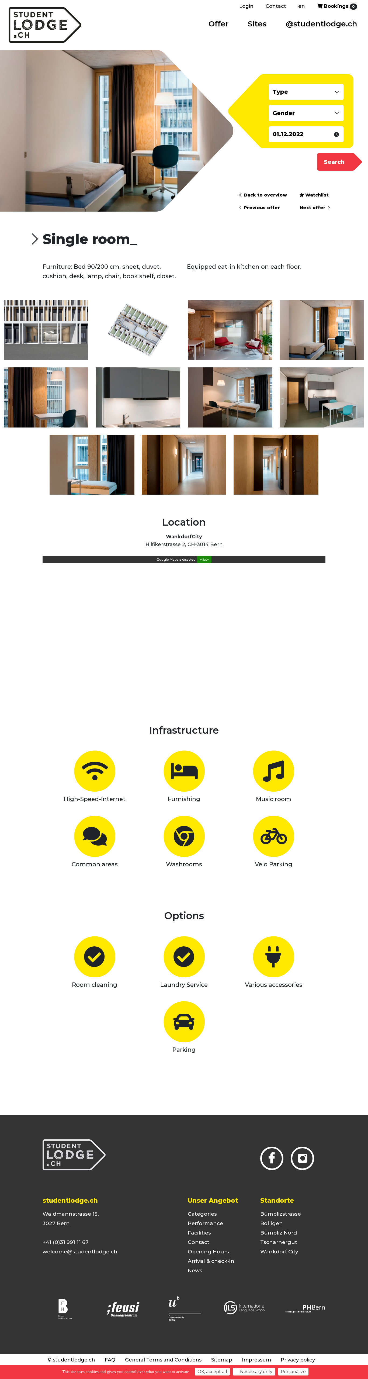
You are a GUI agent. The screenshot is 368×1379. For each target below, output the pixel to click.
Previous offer (261, 207)
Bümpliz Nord (278, 1233)
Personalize (293, 1371)
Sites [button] (257, 23)
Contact (276, 6)
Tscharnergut (278, 1242)
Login (246, 6)
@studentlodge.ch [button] (321, 23)
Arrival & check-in (211, 1261)
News (195, 1270)
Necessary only (255, 1371)
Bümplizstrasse (280, 1214)
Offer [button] (218, 23)
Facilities (199, 1233)
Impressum (256, 1360)
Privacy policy (298, 1360)
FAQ (110, 1360)
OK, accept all (212, 1371)
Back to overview (264, 195)
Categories (202, 1214)
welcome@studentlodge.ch (80, 1252)
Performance (205, 1223)
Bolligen (271, 1223)
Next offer (313, 207)
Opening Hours (208, 1252)
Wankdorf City (279, 1252)
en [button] (301, 6)
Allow (204, 559)
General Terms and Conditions (163, 1360)
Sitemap (221, 1360)
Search (334, 161)
